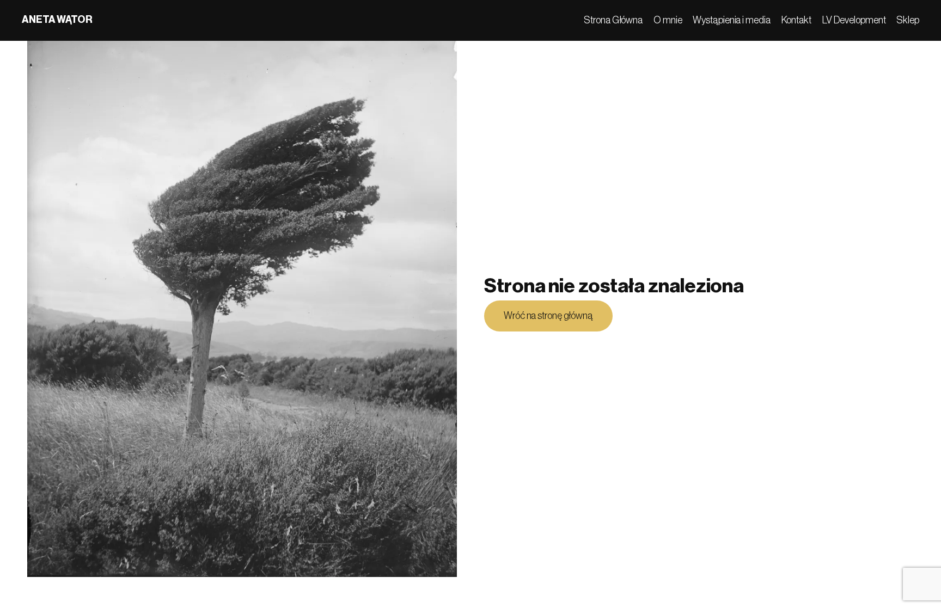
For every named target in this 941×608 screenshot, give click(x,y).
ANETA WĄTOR (57, 19)
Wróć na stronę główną (548, 316)
